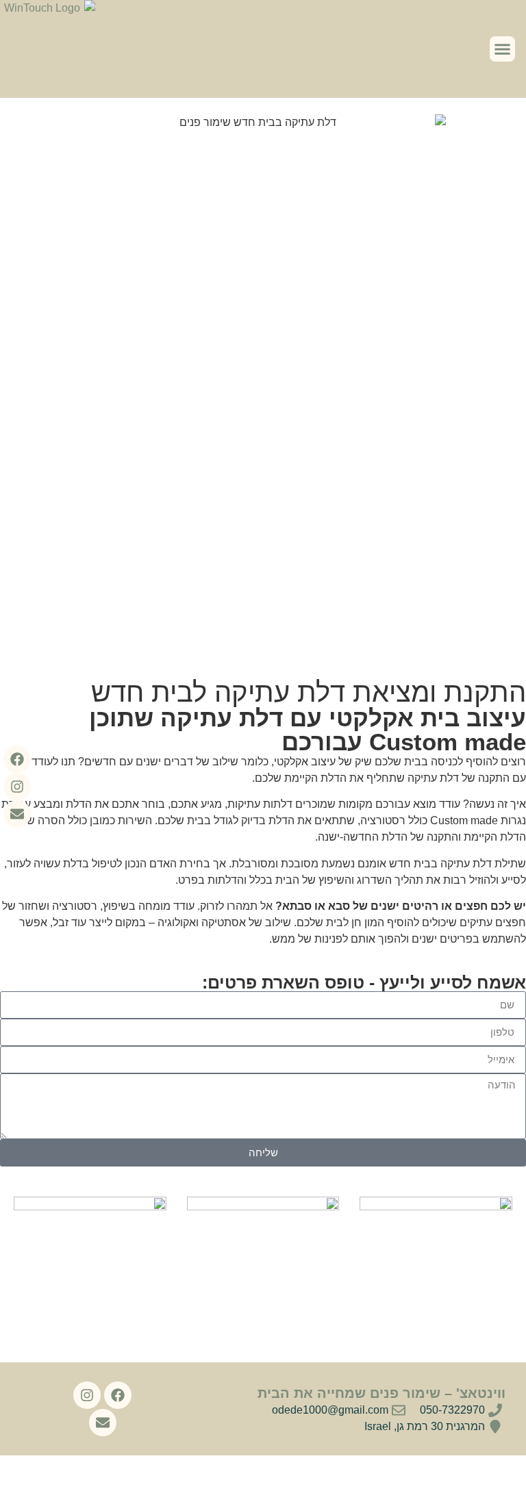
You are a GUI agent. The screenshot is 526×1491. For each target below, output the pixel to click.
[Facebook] (17, 759)
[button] (503, 49)
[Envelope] (17, 814)
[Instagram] (17, 786)
